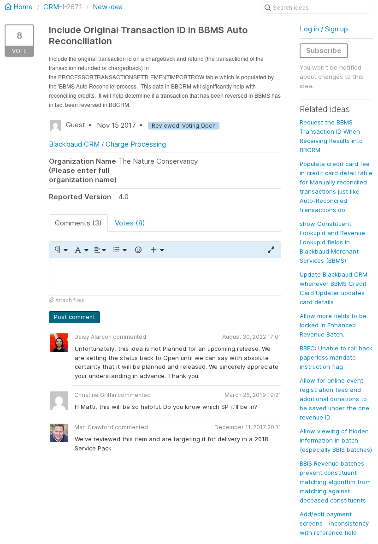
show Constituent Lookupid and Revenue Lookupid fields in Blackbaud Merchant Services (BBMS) (332, 242)
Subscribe (324, 50)
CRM (51, 6)
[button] (60, 249)
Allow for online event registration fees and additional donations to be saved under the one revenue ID (334, 399)
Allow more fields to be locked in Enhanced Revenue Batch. (333, 325)
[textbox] (165, 277)
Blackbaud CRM (74, 144)
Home (23, 6)
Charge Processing (136, 144)
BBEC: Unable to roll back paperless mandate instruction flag (336, 357)
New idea (108, 6)
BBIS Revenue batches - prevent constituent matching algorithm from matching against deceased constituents (335, 482)
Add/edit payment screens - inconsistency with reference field (334, 523)
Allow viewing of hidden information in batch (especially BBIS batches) (336, 440)
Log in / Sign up (324, 28)
